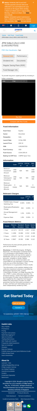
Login (33, 26)
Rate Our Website (7, 349)
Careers (4, 373)
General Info (8, 56)
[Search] (34, 30)
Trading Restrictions (8, 339)
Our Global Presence (8, 369)
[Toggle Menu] (4, 30)
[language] (3, 25)
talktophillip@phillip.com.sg (10, 365)
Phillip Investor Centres (9, 367)
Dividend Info (8, 61)
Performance (22, 56)
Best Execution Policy (27, 399)
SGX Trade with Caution (9, 341)
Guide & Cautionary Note (10, 399)
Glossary (4, 347)
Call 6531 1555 (6, 363)
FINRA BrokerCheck (8, 353)
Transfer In (18, 308)
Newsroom (5, 377)
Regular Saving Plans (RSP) (14, 65)
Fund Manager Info (10, 70)
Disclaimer (11, 393)
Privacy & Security (23, 393)
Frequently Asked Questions (10, 343)
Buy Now (19, 117)
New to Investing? (7, 345)
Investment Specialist (8, 375)
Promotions (5, 329)
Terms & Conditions (24, 396)
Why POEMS (5, 327)
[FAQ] (26, 26)
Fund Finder (19, 35)
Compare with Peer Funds (18, 121)
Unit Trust (11, 35)
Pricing (4, 331)
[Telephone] (18, 26)
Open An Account (7, 337)
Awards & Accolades (8, 371)
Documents (21, 61)
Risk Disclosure (11, 396)
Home (4, 35)
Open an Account (18, 303)
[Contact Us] (11, 26)
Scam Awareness (7, 355)
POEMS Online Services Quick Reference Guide (16, 351)
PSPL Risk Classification (9, 50)
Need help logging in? (8, 335)
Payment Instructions (8, 333)
